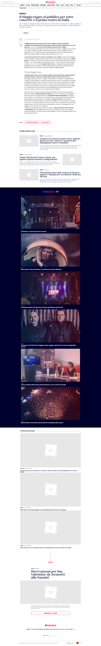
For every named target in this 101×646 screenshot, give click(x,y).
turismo (76, 8)
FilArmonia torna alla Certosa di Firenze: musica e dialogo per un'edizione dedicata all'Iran (60, 174)
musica (58, 5)
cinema (42, 8)
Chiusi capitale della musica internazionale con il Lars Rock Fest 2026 (43, 385)
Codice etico (35, 643)
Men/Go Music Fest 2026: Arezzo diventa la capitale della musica (42, 423)
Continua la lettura (50, 613)
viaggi (71, 5)
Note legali (21, 643)
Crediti (40, 643)
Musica (22, 13)
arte (73, 8)
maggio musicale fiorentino (31, 122)
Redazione (26, 32)
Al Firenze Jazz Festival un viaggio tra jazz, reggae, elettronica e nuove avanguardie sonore (48, 346)
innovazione (43, 5)
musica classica (45, 122)
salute (62, 5)
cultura (28, 5)
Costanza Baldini (48, 136)
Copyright (44, 643)
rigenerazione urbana (65, 8)
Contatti (53, 643)
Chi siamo (49, 643)
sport (71, 8)
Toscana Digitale (31, 8)
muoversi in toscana (53, 8)
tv (74, 5)
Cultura (22, 468)
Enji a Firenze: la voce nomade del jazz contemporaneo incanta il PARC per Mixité (45, 547)
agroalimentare (38, 8)
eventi (59, 8)
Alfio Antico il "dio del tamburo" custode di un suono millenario (41, 269)
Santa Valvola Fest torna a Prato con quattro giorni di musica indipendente (38, 158)
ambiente (22, 5)
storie (67, 5)
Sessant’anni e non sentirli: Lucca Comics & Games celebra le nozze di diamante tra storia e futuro (49, 471)
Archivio (57, 643)
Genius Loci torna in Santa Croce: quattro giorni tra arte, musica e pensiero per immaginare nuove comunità (60, 140)
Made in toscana (51, 5)
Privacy (25, 643)
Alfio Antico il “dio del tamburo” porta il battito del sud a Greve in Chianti (43, 510)
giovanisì (46, 8)
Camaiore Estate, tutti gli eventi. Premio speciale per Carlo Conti (42, 307)
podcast (79, 5)
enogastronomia (35, 5)
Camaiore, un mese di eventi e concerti (33, 231)
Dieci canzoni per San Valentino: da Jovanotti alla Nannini (48, 574)
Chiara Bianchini (28, 468)
